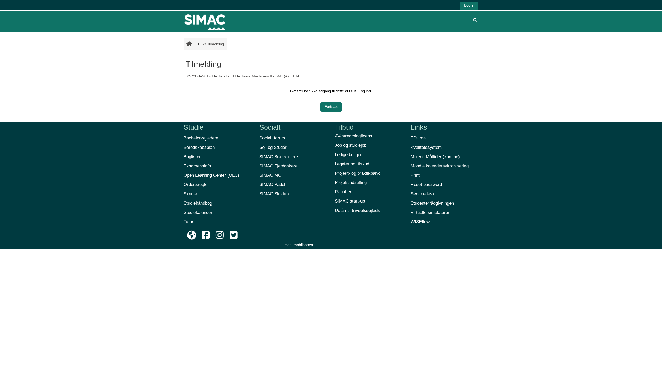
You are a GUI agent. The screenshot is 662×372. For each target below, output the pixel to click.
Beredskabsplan (199, 147)
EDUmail (419, 138)
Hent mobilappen (298, 245)
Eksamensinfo (197, 166)
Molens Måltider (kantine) (435, 156)
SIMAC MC (270, 175)
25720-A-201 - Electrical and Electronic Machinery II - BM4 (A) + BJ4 (243, 76)
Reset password (426, 184)
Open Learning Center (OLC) (211, 175)
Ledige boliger (348, 154)
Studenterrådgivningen (432, 203)
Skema (190, 193)
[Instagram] (220, 235)
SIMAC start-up (350, 201)
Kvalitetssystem (426, 147)
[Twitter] (233, 235)
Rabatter (343, 191)
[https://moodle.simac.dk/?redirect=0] (205, 19)
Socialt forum (272, 138)
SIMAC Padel (272, 184)
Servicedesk (423, 193)
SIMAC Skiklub (274, 193)
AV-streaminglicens (353, 136)
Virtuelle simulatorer (430, 212)
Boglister (192, 156)
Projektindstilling (351, 182)
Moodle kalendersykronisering (440, 166)
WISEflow (420, 221)
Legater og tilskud (352, 163)
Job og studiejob (350, 145)
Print (415, 175)
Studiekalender (198, 212)
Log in (469, 5)
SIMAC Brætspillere (278, 156)
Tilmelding (215, 44)
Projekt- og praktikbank (357, 173)
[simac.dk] (192, 235)
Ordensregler (196, 184)
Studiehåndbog (198, 203)
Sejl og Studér (273, 147)
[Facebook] (206, 235)
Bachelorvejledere (201, 138)
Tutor (188, 221)
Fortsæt (331, 106)
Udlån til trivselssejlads (357, 210)
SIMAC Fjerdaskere (278, 166)
